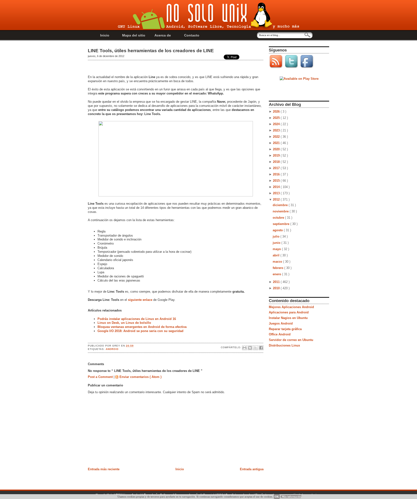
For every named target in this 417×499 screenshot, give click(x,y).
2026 (277, 111)
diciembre (281, 205)
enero (277, 274)
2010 (277, 288)
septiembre (281, 224)
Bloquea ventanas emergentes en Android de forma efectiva (142, 327)
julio (276, 236)
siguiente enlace (140, 300)
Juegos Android (281, 323)
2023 (277, 130)
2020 (277, 149)
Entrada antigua (252, 469)
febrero (278, 268)
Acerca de (162, 35)
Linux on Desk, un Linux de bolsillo (124, 323)
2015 (277, 180)
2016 (277, 174)
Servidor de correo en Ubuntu (291, 340)
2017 (277, 168)
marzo (278, 261)
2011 (277, 282)
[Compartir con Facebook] (261, 347)
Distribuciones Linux (284, 345)
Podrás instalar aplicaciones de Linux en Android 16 (136, 319)
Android (112, 349)
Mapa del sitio (133, 35)
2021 (277, 143)
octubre (279, 217)
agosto (278, 230)
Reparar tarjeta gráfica (285, 329)
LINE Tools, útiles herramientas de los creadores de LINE (151, 50)
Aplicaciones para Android (289, 312)
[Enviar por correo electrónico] (244, 347)
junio (277, 243)
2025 (277, 118)
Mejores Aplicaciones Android (291, 307)
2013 (277, 193)
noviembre (281, 211)
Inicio (104, 35)
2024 (277, 124)
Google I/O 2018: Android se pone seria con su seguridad (140, 331)
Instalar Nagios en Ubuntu (288, 318)
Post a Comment (101, 377)
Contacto (191, 35)
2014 (277, 187)
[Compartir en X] (255, 347)
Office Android (280, 334)
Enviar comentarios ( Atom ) (140, 377)
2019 (277, 155)
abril (276, 255)
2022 (277, 136)
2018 (277, 162)
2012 (277, 199)
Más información (292, 496)
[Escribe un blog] (250, 347)
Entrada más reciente (103, 469)
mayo (277, 249)
